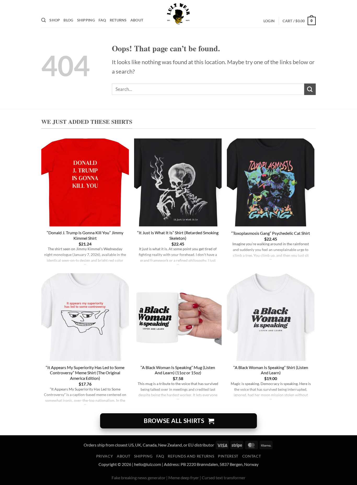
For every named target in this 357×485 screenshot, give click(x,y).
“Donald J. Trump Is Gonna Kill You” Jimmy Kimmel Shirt (85, 235)
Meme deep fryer (183, 477)
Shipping (86, 20)
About (136, 20)
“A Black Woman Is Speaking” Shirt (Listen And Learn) (270, 370)
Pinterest (228, 456)
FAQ (102, 20)
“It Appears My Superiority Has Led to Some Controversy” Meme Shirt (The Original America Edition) (85, 373)
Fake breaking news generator (138, 477)
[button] (269, 21)
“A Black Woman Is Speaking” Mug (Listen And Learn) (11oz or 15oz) (178, 370)
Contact (251, 456)
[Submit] (310, 89)
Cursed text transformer (223, 477)
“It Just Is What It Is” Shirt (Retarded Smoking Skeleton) (177, 235)
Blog (68, 20)
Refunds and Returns (191, 456)
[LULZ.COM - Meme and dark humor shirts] (178, 13)
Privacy (104, 456)
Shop (54, 20)
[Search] (43, 20)
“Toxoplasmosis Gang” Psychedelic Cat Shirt (270, 233)
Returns (118, 20)
